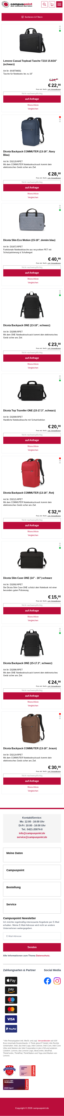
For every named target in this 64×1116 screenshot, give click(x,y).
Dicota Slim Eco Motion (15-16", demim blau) (29, 240)
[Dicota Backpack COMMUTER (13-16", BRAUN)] (32, 728)
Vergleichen (33, 109)
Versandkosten (44, 1041)
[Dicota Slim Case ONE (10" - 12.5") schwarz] (32, 558)
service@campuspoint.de (32, 837)
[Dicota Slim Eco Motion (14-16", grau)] (32, 220)
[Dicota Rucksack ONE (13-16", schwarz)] (32, 305)
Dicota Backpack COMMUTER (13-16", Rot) (28, 492)
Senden (32, 947)
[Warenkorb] (52, 4)
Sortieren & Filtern (34, 17)
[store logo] (17, 4)
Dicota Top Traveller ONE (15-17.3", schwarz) (29, 410)
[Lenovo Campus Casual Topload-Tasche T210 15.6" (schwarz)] (32, 41)
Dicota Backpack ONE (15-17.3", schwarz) (27, 663)
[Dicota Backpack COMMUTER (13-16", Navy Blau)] (32, 131)
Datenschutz (42, 955)
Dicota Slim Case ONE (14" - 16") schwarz (27, 578)
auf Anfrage (32, 99)
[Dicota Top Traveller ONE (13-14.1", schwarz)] (32, 390)
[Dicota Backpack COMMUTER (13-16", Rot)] (32, 473)
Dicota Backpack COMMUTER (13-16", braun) (30, 748)
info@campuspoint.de (32, 833)
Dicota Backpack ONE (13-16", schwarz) (26, 325)
